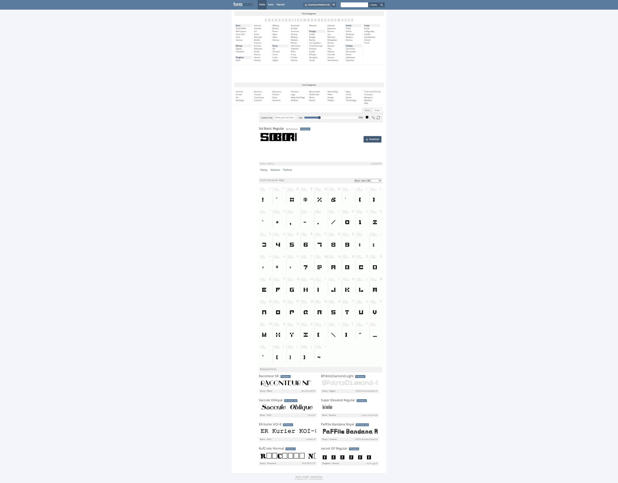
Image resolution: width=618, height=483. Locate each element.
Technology (351, 100)
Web (366, 103)
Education (276, 92)
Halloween (350, 57)
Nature (275, 28)
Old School (295, 46)
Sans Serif (240, 34)
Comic (275, 54)
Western (313, 25)
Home (298, 477)
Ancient (257, 25)
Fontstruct (293, 129)
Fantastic (258, 49)
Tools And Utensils (372, 92)
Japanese (332, 28)
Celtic (348, 28)
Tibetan (331, 52)
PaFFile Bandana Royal (337, 424)
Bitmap (239, 46)
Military (275, 25)
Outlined (294, 49)
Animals (257, 28)
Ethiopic (312, 54)
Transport (368, 94)
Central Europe (316, 46)
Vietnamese (333, 60)
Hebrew (331, 25)
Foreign (312, 31)
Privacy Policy (316, 477)
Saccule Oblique (271, 400)
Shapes (331, 100)
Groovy (294, 34)
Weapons (368, 97)
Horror (257, 57)
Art (255, 31)
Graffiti (367, 34)
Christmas (350, 49)
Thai (329, 49)
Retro (293, 52)
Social (348, 94)
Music (311, 97)
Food (274, 97)
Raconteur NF (269, 376)
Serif (238, 37)
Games (257, 54)
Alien (238, 60)
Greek (312, 60)
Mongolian (332, 40)
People (331, 97)
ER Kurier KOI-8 (270, 424)
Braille (257, 40)
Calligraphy (369, 31)
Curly (274, 57)
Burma (312, 40)
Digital (239, 49)
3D (273, 49)
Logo (293, 94)
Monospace (241, 31)
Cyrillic (312, 52)
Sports (349, 97)
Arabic (312, 34)
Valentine (350, 60)
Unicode (331, 54)
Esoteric (257, 46)
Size (301, 118)
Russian (331, 46)
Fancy (275, 46)
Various (239, 40)
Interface (295, 92)
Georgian (313, 57)
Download (374, 139)
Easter (349, 54)
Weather (368, 100)
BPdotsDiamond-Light (337, 376)
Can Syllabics (315, 43)
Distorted (295, 25)
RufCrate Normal (271, 448)
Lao (329, 34)
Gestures (276, 100)
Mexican (331, 37)
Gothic (349, 25)
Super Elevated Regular (338, 400)
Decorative (351, 52)
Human (257, 60)
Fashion (275, 94)
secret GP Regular (334, 448)
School (367, 40)
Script (366, 25)
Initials (349, 31)
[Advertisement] (309, 73)
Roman (331, 43)
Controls (258, 100)
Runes (275, 31)
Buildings (240, 100)
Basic (238, 25)
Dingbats (240, 57)
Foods (256, 52)
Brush (367, 28)
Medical (294, 100)
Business (258, 92)
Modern (294, 40)
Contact (306, 477)
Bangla (312, 37)
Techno (294, 57)
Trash (366, 43)
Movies (294, 43)
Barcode (258, 37)
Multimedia (314, 94)
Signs (274, 34)
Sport (274, 37)
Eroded (294, 28)
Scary (293, 54)
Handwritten (369, 37)
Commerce (259, 97)
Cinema (257, 94)
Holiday (349, 46)
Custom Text (266, 118)
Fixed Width (241, 28)
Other (330, 94)
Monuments (314, 92)
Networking (333, 92)
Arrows (239, 94)
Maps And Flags (298, 97)
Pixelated (240, 52)
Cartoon (257, 43)
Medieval (350, 34)
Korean (331, 31)
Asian (256, 34)
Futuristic (295, 31)
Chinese (312, 49)
